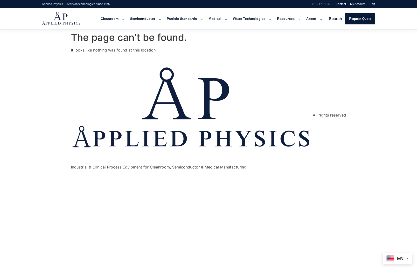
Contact (341, 4)
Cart (372, 4)
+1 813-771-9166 (319, 4)
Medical (214, 19)
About (311, 19)
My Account (357, 4)
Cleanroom (109, 19)
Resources (286, 19)
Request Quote (360, 19)
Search (335, 19)
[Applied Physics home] (68, 19)
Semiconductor (142, 19)
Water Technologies (249, 19)
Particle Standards (182, 19)
